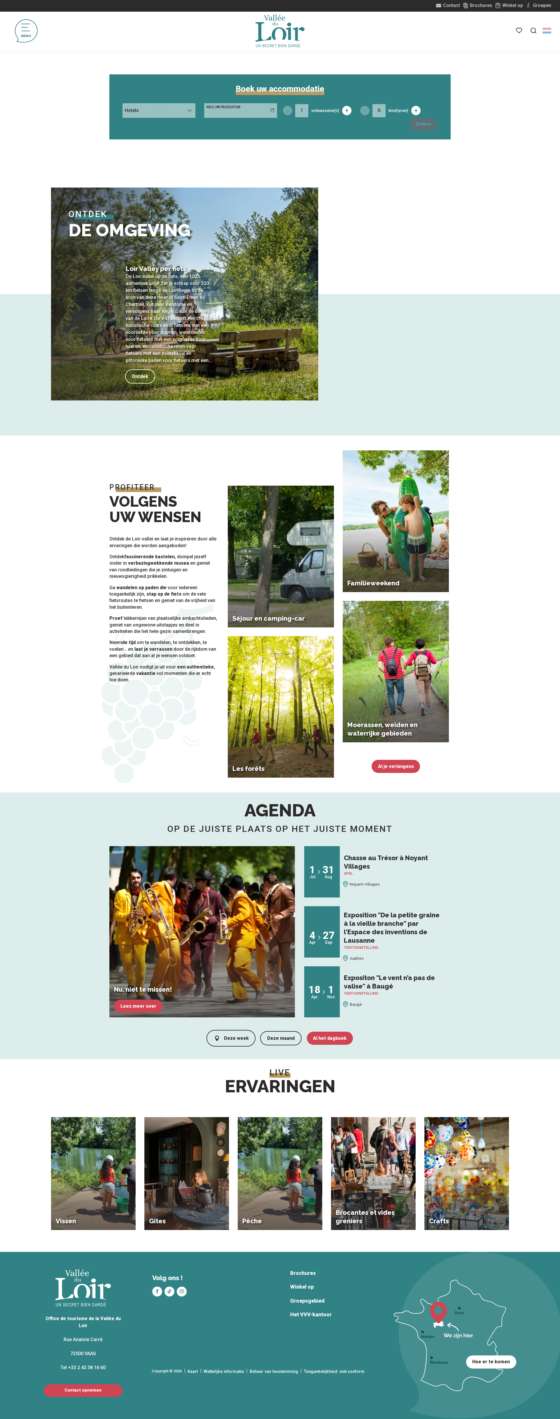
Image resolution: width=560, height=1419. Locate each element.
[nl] (546, 31)
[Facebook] (157, 1291)
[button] (533, 30)
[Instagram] (182, 1291)
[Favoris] (519, 30)
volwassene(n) (325, 110)
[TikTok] (169, 1291)
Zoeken (423, 124)
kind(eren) (398, 110)
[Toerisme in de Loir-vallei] (280, 31)
